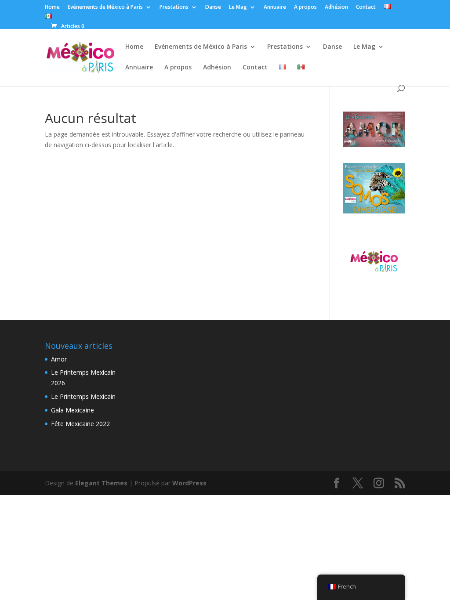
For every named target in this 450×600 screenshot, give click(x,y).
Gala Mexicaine (72, 410)
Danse (213, 7)
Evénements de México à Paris (105, 7)
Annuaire (275, 7)
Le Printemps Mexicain (83, 396)
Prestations (174, 7)
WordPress (189, 483)
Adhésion (336, 7)
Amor (59, 359)
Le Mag (238, 7)
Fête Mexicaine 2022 (80, 423)
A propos (305, 7)
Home (52, 7)
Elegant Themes (101, 483)
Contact (366, 7)
